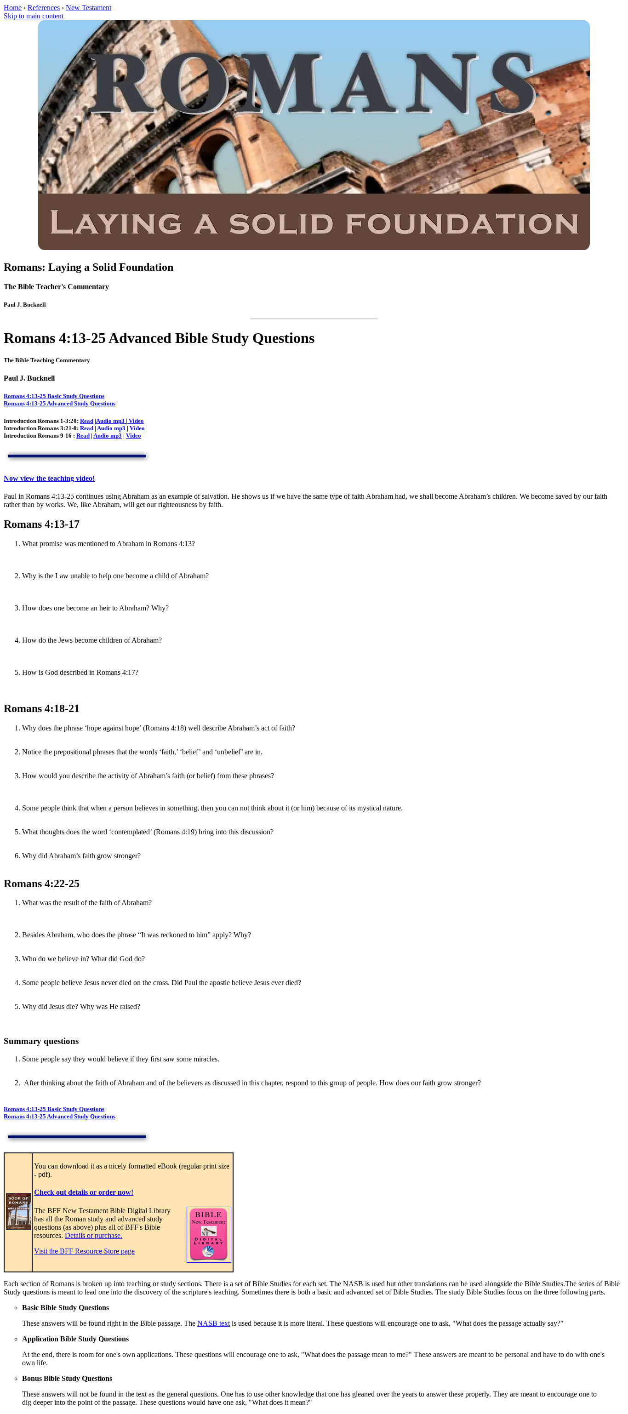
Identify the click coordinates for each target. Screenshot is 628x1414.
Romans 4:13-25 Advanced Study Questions (59, 403)
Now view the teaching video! (49, 478)
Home (13, 7)
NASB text (213, 1323)
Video (137, 428)
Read (86, 420)
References (44, 7)
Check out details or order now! (83, 1192)
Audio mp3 (110, 420)
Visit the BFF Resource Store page (84, 1251)
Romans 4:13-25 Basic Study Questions (54, 396)
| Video (134, 420)
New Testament (88, 7)
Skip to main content (33, 16)
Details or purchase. (93, 1235)
